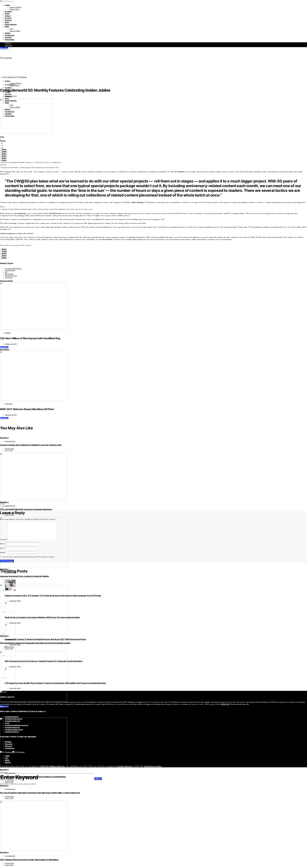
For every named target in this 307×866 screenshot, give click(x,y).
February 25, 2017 (11, 96)
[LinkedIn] (11, 53)
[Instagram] (6, 53)
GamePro (8, 37)
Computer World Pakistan (13, 268)
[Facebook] (0, 53)
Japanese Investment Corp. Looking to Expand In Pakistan (24, 576)
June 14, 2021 (9, 515)
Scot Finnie (8, 277)
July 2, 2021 (9, 450)
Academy (8, 11)
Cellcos (8, 16)
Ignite (7, 22)
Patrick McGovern (11, 276)
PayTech (8, 18)
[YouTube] (8, 53)
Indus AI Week (15, 31)
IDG (6, 272)
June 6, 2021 (9, 782)
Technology (9, 404)
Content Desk (9, 448)
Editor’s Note (14, 9)
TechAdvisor (9, 35)
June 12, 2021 (9, 582)
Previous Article (6, 281)
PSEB (7, 27)
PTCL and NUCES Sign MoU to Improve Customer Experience (26, 509)
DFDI (11, 29)
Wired (7, 14)
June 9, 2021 (9, 648)
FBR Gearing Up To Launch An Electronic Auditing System (24, 710)
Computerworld (10, 84)
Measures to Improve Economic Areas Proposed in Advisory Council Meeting (33, 776)
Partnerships (9, 40)
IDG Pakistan (9, 274)
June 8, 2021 (9, 715)
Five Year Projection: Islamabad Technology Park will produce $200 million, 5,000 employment (40, 793)
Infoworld (8, 48)
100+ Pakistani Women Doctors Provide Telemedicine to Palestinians (29, 859)
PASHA (7, 33)
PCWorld (8, 43)
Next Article (4, 349)
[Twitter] (3, 53)
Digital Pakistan (11, 24)
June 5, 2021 (9, 798)
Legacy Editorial (15, 7)
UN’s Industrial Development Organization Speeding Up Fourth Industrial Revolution (35, 643)
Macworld (8, 46)
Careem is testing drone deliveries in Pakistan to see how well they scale (30, 445)
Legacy (7, 5)
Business (8, 20)
